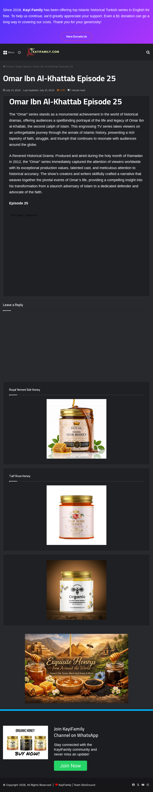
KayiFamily (65, 784)
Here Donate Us (76, 36)
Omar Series (23, 66)
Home (9, 66)
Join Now (70, 766)
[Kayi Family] (43, 52)
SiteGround (88, 784)
